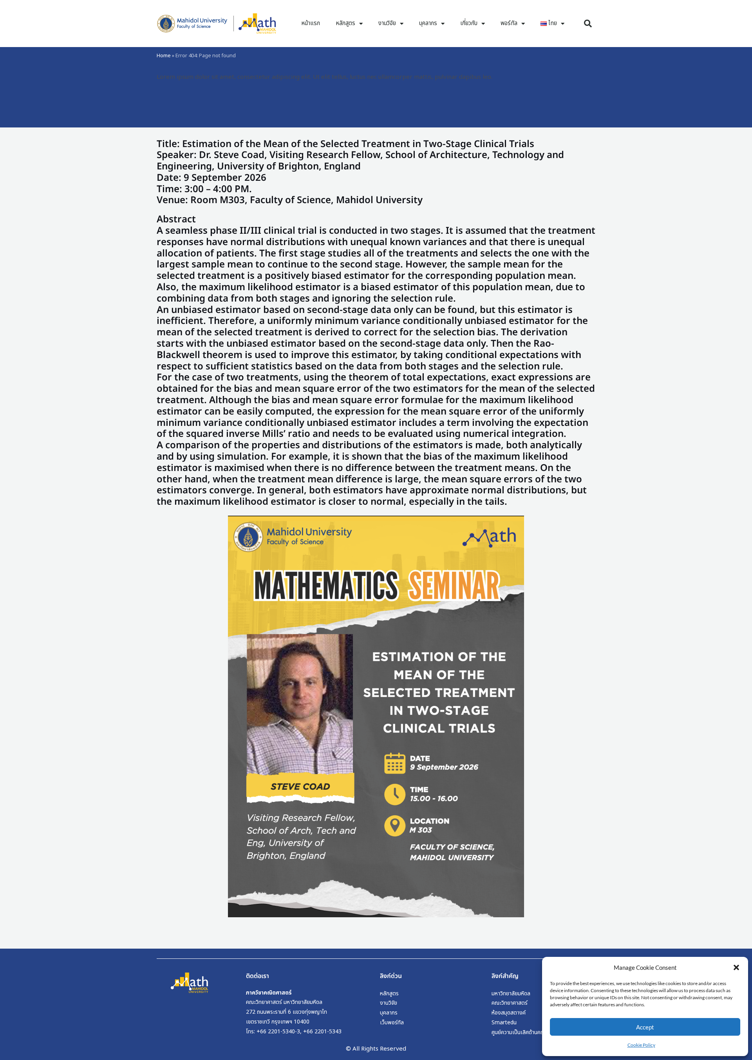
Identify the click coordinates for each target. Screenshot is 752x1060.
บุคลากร (428, 23)
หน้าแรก (310, 23)
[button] (736, 967)
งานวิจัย (387, 23)
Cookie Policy (641, 1045)
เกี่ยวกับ (468, 23)
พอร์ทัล (509, 23)
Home (164, 56)
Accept (645, 1027)
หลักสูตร (345, 23)
